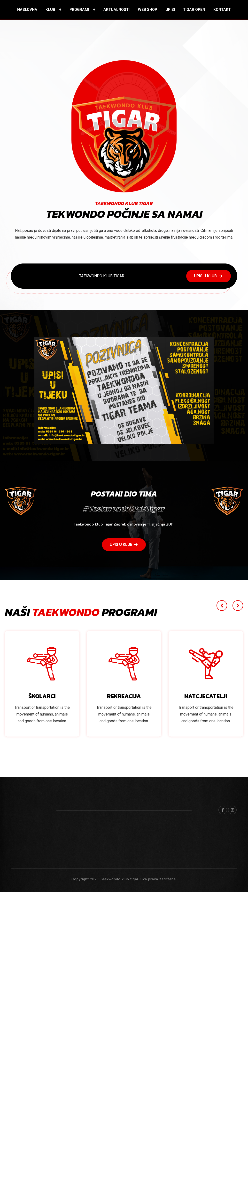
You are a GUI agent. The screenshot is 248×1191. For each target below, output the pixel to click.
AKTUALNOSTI (116, 9)
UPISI (170, 9)
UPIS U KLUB (205, 276)
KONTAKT (222, 9)
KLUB (50, 9)
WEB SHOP (147, 9)
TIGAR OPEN (194, 9)
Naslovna (27, 9)
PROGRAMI (79, 9)
